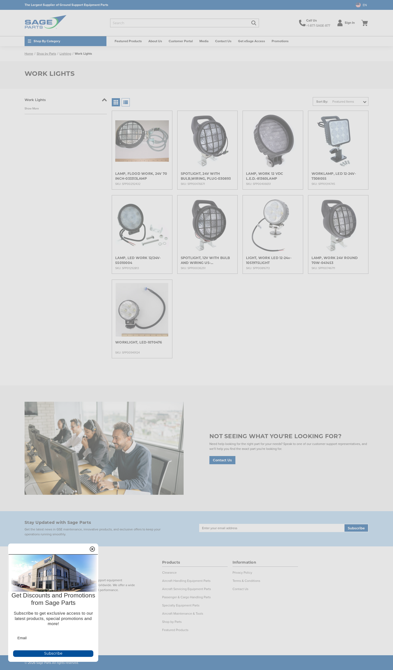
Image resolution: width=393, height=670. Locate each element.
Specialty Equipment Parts (180, 605)
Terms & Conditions (246, 580)
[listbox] (349, 101)
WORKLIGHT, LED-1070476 (138, 342)
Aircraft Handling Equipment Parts (186, 580)
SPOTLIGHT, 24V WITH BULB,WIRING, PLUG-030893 (206, 176)
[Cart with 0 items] (363, 23)
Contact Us (223, 41)
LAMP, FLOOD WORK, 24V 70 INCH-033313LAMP (141, 176)
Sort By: (322, 101)
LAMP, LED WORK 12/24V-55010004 (138, 260)
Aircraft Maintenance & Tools (182, 613)
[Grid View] (116, 102)
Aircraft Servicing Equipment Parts (186, 589)
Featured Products (175, 630)
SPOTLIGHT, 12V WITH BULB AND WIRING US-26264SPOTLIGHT (205, 260)
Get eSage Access (251, 41)
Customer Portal (181, 41)
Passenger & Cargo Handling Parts (186, 597)
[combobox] (359, 4)
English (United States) (359, 4)
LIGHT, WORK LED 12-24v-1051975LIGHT (268, 260)
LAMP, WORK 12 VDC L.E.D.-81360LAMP (264, 176)
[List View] (126, 102)
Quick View (141, 133)
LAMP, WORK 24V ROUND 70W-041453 (335, 260)
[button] (32, 108)
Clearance (169, 572)
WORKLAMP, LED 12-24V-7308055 (334, 176)
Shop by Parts (172, 621)
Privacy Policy (242, 572)
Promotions (280, 41)
